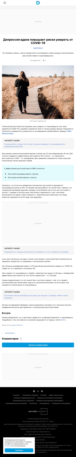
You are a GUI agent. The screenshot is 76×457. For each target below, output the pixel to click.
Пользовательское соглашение (23, 400)
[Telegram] (42, 391)
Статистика (33, 403)
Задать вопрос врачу (56, 395)
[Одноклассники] (38, 391)
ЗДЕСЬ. (63, 320)
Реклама (44, 395)
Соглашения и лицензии (30, 395)
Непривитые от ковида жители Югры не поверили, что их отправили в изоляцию (36, 252)
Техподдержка (44, 403)
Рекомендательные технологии (16, 403)
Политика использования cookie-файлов (49, 400)
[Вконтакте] (34, 391)
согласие (8, 446)
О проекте (16, 395)
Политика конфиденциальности (24, 398)
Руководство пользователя (61, 403)
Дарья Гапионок (17, 325)
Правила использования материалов (49, 398)
